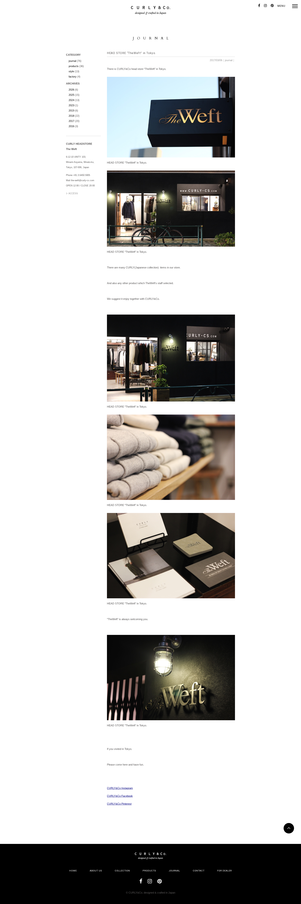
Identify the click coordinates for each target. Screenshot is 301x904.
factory (72, 76)
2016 (71, 126)
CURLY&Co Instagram (120, 788)
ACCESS (73, 193)
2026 (71, 89)
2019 (71, 110)
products (74, 66)
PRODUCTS (149, 870)
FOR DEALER (224, 870)
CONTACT (198, 870)
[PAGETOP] (289, 828)
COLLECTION (122, 870)
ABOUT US (96, 870)
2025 (71, 94)
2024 (71, 100)
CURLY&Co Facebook (120, 795)
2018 (71, 115)
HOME (73, 870)
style (71, 71)
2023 (71, 105)
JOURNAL (174, 870)
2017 (71, 120)
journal (228, 60)
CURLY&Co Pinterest (119, 803)
